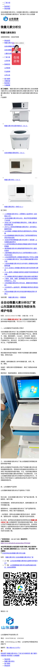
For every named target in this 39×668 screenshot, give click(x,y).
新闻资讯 (7, 64)
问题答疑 (7, 81)
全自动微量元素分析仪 (11, 50)
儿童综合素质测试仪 (10, 53)
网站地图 (7, 8)
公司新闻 (7, 68)
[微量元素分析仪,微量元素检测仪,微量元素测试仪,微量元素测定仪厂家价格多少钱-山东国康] (11, 22)
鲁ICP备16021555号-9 (13, 647)
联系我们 (7, 6)
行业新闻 (7, 71)
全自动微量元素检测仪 (11, 46)
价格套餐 (7, 85)
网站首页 (7, 40)
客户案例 (7, 78)
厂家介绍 (7, 2)
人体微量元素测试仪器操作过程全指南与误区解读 (21, 276)
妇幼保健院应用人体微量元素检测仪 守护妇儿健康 (21, 257)
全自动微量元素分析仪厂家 (24, 557)
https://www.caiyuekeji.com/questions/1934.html (15, 543)
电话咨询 (7, 659)
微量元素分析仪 (9, 43)
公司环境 (7, 60)
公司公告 (7, 75)
